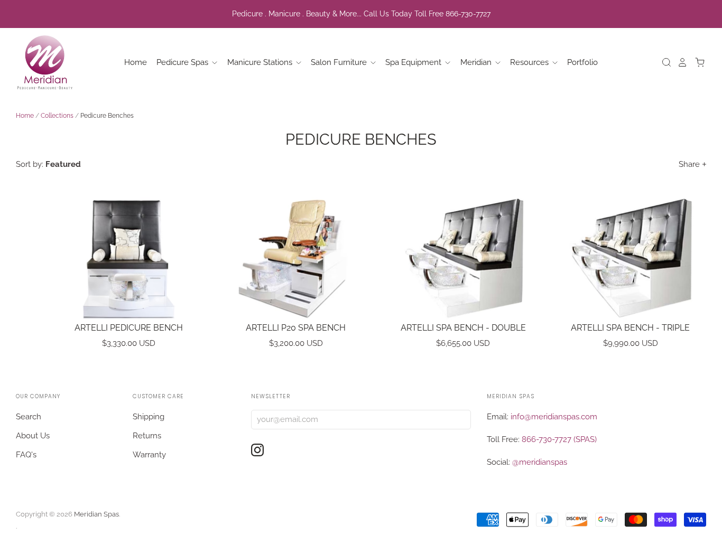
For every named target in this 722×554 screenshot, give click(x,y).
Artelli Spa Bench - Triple (630, 328)
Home (135, 62)
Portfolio (582, 62)
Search (28, 416)
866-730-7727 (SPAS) (559, 439)
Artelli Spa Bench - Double (463, 328)
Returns (147, 435)
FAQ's (26, 454)
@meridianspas (539, 462)
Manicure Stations (260, 62)
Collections (57, 115)
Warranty (149, 454)
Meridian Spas (96, 514)
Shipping (148, 416)
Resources (530, 62)
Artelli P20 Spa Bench (296, 328)
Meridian (477, 62)
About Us (33, 435)
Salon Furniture (340, 62)
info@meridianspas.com (554, 416)
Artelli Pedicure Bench (129, 328)
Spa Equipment (414, 62)
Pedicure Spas (183, 62)
